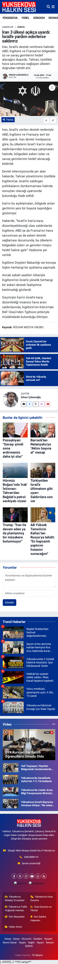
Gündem (37, 938)
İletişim (50, 942)
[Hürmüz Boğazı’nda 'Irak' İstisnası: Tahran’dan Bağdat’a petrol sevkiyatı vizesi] (15, 470)
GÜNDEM (39, 18)
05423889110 (31, 857)
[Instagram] (41, 404)
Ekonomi (26, 938)
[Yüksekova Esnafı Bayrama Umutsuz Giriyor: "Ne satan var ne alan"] (10, 803)
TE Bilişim (37, 955)
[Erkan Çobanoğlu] (10, 399)
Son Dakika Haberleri (38, 918)
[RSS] (44, 876)
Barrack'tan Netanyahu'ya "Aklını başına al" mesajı (40, 446)
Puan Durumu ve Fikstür (41, 908)
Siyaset (48, 938)
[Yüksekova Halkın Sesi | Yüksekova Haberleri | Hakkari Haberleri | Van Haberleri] (19, 7)
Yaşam (22, 942)
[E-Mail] (23, 404)
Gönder (9, 602)
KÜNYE (29, 946)
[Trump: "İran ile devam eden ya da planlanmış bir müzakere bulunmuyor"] (15, 514)
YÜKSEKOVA (10, 18)
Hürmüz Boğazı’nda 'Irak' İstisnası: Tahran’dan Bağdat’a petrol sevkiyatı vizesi (15, 491)
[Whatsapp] (38, 876)
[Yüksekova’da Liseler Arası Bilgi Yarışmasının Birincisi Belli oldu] (10, 791)
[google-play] (36, 884)
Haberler (7, 27)
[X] (20, 876)
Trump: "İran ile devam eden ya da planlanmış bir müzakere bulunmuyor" (14, 533)
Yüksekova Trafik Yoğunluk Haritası (16, 908)
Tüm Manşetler (17, 916)
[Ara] (48, 6)
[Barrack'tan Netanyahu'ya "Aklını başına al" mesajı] (42, 429)
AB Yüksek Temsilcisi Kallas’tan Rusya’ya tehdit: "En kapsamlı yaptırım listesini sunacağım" (42, 539)
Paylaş (9, 119)
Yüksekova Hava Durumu (41, 898)
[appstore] (20, 884)
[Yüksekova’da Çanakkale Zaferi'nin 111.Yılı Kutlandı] (10, 779)
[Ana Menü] (53, 6)
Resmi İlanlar (10, 942)
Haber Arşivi (15, 926)
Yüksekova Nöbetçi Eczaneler (14, 898)
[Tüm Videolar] (53, 724)
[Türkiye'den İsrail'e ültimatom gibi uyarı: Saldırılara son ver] (42, 470)
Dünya (21, 27)
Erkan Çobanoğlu (31, 397)
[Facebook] (29, 404)
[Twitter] (35, 404)
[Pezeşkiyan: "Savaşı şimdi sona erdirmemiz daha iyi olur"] (15, 429)
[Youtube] (47, 404)
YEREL (25, 18)
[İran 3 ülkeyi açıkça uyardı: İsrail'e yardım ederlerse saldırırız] (29, 99)
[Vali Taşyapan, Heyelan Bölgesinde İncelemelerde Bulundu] (10, 767)
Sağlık (31, 942)
